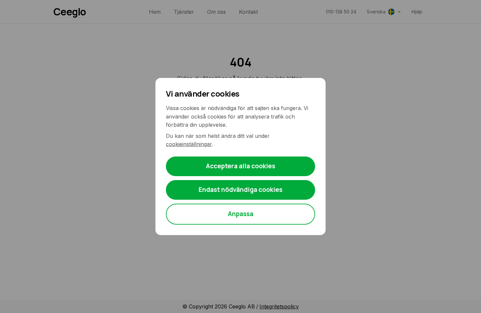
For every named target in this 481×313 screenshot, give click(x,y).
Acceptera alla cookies (240, 166)
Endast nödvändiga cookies (240, 189)
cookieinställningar (189, 144)
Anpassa (240, 214)
